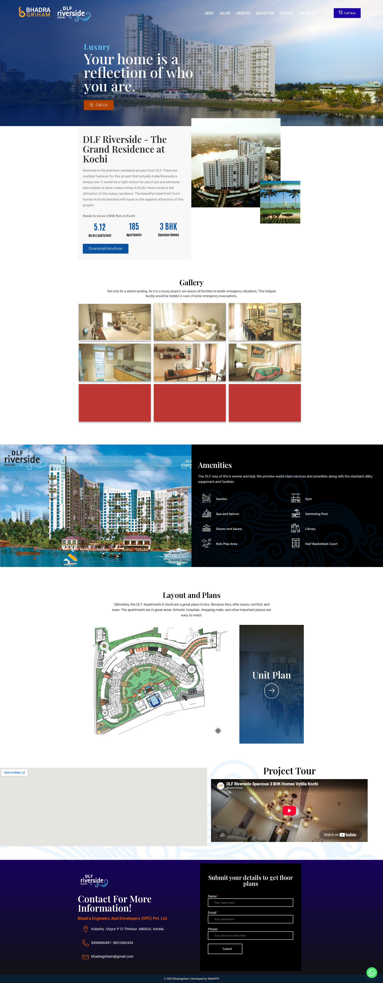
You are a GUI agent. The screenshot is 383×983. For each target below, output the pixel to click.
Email (213, 913)
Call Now (350, 13)
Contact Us (307, 13)
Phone (213, 929)
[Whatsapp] (371, 972)
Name (213, 896)
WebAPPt (213, 978)
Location (286, 13)
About (209, 13)
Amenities (243, 13)
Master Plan (265, 13)
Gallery (225, 13)
